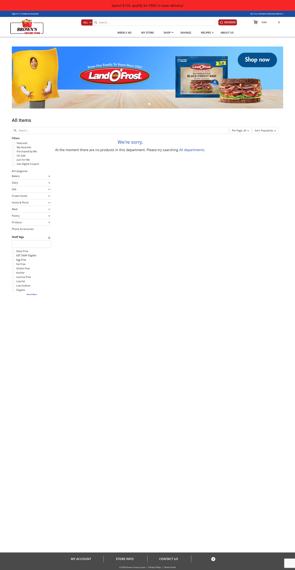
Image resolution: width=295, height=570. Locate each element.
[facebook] (213, 559)
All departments (191, 149)
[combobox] (86, 22)
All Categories (20, 171)
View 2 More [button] (32, 294)
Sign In (15, 13)
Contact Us (168, 559)
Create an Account (29, 13)
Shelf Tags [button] (18, 237)
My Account (81, 559)
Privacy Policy (154, 567)
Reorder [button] (230, 22)
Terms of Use (170, 567)
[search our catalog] (95, 22)
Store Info (125, 559)
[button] (271, 13)
